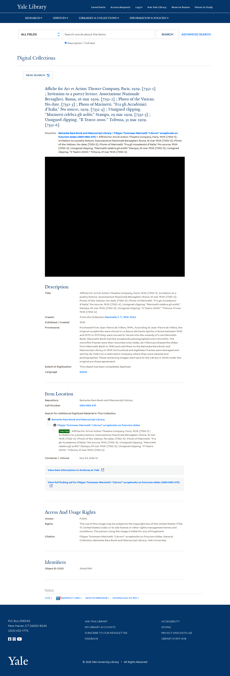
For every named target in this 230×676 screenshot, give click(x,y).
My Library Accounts (100, 627)
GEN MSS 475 (88, 405)
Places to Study (204, 7)
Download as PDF (125, 598)
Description (74, 43)
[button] (167, 34)
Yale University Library (32, 6)
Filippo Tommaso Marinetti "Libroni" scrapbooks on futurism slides (98, 425)
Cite (47, 598)
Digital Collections (36, 58)
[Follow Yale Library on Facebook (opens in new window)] (9, 639)
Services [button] (59, 18)
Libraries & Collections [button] (98, 18)
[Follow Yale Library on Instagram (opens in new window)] (14, 639)
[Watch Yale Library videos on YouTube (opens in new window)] (19, 639)
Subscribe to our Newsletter (106, 632)
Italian (83, 371)
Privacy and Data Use (176, 632)
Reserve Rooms (181, 7)
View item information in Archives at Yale (73, 470)
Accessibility (170, 621)
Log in (138, 7)
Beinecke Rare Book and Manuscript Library (85, 133)
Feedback (91, 638)
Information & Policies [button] (148, 18)
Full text (90, 43)
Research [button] (32, 18)
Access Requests (120, 7)
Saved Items (98, 7)
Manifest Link (70, 598)
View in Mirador (96, 598)
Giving (166, 627)
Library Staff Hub (173, 638)
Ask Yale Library (157, 7)
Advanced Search (196, 34)
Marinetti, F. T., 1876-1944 (120, 317)
